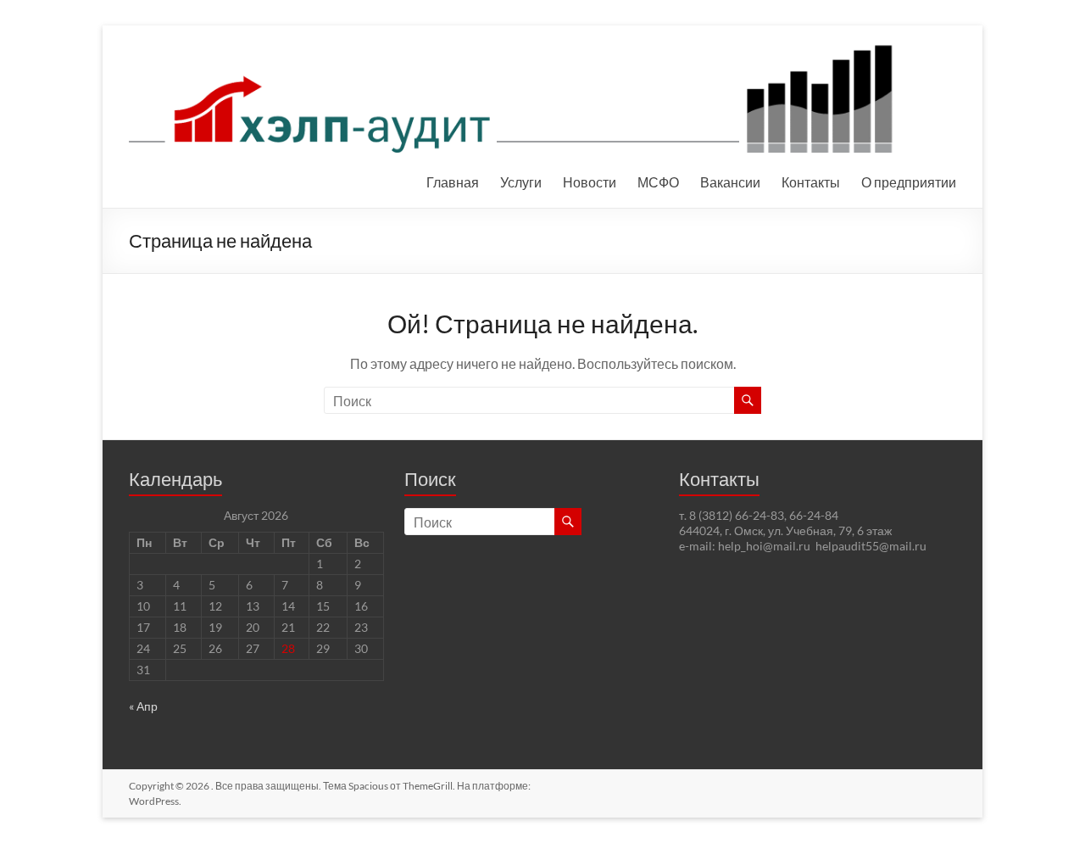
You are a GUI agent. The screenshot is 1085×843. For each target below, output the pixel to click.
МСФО (658, 182)
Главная (452, 182)
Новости (589, 182)
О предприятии (908, 182)
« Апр (143, 706)
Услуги (521, 182)
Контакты (811, 182)
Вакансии (730, 182)
